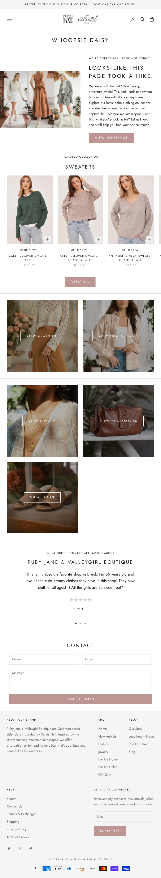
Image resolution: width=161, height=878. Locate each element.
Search (11, 798)
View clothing (42, 336)
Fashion (103, 744)
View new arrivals (119, 336)
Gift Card (105, 774)
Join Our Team (138, 744)
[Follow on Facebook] (9, 849)
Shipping (13, 821)
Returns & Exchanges (21, 813)
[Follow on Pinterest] (31, 849)
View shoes (42, 497)
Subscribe (110, 830)
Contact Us (14, 806)
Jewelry (103, 751)
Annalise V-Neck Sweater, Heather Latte (131, 258)
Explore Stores (123, 4)
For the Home (108, 759)
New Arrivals (107, 736)
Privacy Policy (16, 829)
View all (80, 281)
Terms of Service (18, 837)
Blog (132, 751)
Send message (80, 699)
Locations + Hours (141, 736)
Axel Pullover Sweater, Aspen (29, 258)
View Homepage (111, 137)
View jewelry (42, 421)
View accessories (118, 421)
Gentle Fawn (29, 250)
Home (102, 728)
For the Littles (107, 766)
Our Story (135, 728)
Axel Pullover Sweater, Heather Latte (80, 258)
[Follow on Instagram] (20, 849)
